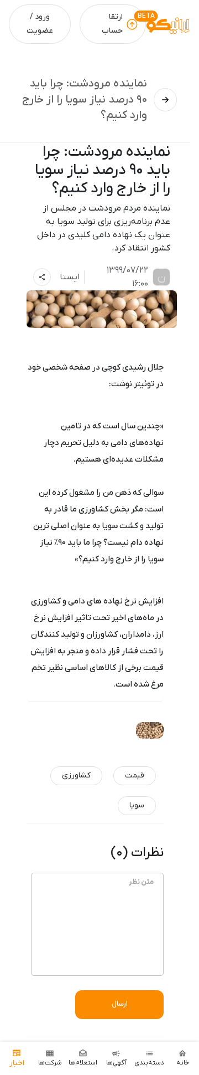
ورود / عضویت (40, 24)
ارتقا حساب (112, 24)
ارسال (120, 1004)
